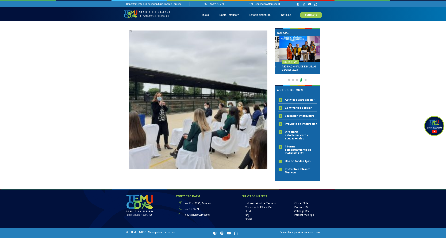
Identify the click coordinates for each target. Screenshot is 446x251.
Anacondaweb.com (309, 232)
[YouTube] (310, 4)
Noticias (286, 15)
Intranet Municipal (304, 214)
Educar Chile (301, 203)
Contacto (311, 15)
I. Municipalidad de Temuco (260, 203)
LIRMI (248, 211)
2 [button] (293, 80)
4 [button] (302, 81)
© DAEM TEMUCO (136, 232)
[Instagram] (304, 4)
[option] (297, 55)
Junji (247, 214)
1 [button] (289, 80)
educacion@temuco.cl (197, 214)
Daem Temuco (228, 15)
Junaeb (248, 218)
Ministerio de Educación (258, 207)
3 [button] (297, 80)
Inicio (205, 15)
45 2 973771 (192, 209)
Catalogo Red (302, 211)
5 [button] (306, 80)
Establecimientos (260, 15)
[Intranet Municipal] (316, 4)
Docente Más (302, 207)
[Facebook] (298, 4)
